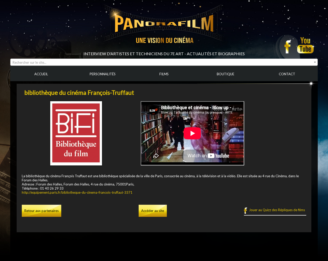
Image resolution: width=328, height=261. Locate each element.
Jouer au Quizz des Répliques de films (277, 210)
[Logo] (164, 49)
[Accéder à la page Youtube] (306, 45)
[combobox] (164, 62)
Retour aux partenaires (41, 211)
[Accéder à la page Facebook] (289, 45)
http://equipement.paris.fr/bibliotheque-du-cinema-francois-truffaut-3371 (77, 192)
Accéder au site (152, 211)
